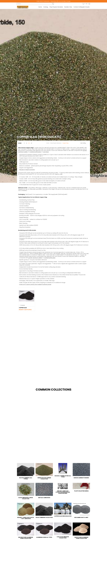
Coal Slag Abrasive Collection (63, 537)
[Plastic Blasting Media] (81, 486)
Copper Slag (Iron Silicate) (62, 516)
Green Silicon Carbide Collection (44, 478)
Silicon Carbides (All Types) (25, 478)
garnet (85, 150)
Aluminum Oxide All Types (44, 537)
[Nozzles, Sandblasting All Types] (62, 468)
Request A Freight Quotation (27, 169)
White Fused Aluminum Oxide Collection (81, 537)
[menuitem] (85, 3)
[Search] (53, 4)
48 (31, 143)
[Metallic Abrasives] (44, 489)
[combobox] (34, 4)
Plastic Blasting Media (81, 491)
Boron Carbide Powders (81, 478)
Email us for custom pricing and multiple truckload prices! (35, 284)
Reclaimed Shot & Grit (81, 517)
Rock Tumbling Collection (44, 517)
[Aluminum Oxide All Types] (44, 529)
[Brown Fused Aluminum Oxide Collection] (25, 529)
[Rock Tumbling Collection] (44, 509)
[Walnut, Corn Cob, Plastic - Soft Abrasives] (25, 509)
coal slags (46, 152)
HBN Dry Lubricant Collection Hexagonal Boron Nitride (63, 492)
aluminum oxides (22, 152)
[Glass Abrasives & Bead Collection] (25, 489)
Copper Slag (65, 143)
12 (24, 143)
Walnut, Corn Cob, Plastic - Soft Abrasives (25, 518)
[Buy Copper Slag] (26, 295)
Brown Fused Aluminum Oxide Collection (25, 537)
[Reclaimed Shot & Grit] (81, 509)
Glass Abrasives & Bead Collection (25, 498)
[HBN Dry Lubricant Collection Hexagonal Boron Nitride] (62, 486)
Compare (22, 305)
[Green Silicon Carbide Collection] (44, 469)
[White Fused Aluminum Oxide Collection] (81, 529)
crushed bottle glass (35, 152)
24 (26, 143)
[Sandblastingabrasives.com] (24, 7)
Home (47, 143)
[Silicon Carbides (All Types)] (25, 469)
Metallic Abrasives (44, 497)
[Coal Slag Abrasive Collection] (62, 529)
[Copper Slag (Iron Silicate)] (62, 508)
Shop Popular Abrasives (55, 143)
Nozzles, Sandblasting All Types (63, 476)
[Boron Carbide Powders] (81, 469)
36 (29, 143)
